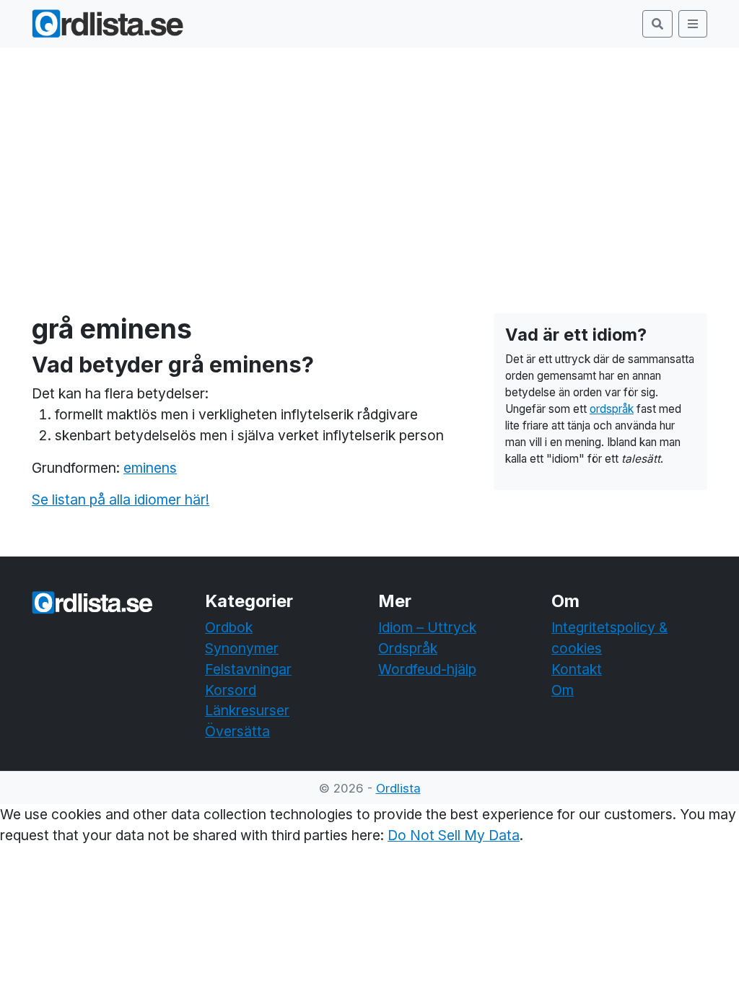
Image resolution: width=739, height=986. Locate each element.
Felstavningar (248, 669)
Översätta (237, 731)
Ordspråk (407, 648)
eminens (150, 467)
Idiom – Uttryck (427, 627)
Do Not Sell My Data (454, 835)
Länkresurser (247, 710)
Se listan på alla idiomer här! (120, 499)
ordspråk (612, 409)
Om (562, 690)
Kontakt (576, 669)
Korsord (230, 690)
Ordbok (229, 627)
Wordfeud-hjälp (427, 669)
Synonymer (242, 648)
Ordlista (398, 788)
